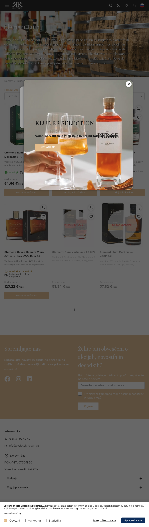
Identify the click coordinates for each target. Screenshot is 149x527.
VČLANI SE (48, 147)
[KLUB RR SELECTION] (78, 189)
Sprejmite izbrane (104, 520)
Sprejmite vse (133, 520)
